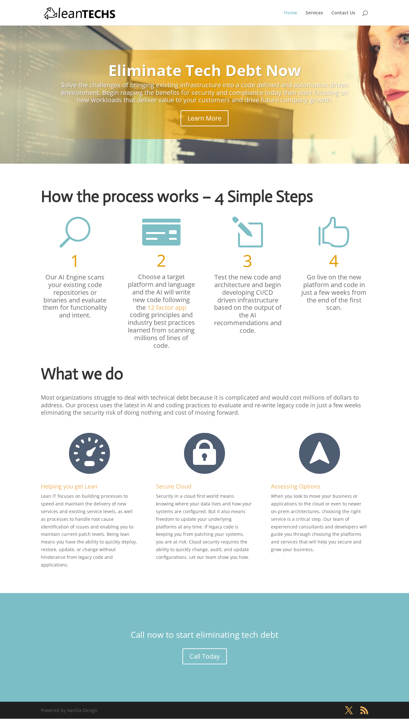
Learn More (204, 118)
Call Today (204, 656)
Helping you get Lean (69, 486)
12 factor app (166, 307)
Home (290, 13)
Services (314, 13)
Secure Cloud (173, 486)
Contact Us (343, 13)
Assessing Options (295, 486)
